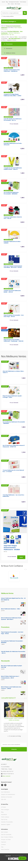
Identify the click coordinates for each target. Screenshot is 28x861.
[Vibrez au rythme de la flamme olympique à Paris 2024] (14, 709)
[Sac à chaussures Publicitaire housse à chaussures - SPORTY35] (14, 439)
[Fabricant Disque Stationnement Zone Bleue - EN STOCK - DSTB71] (14, 259)
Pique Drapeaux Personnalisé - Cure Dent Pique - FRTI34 (14, 315)
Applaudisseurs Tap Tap (7, 34)
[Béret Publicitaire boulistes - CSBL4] (23, 613)
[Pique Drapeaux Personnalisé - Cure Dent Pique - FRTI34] (14, 308)
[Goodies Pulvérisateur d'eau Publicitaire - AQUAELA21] (14, 63)
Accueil (3, 1)
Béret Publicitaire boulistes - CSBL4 (10, 609)
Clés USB (3, 799)
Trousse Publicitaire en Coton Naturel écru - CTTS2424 (13, 470)
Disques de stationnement (8, 794)
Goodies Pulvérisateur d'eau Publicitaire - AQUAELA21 (12, 70)
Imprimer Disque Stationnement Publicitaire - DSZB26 (12, 547)
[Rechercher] (25, 13)
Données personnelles (7, 822)
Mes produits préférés (8, 16)
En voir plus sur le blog (15, 736)
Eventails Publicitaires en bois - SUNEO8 (12, 242)
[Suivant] (26, 569)
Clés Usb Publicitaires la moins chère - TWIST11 (13, 371)
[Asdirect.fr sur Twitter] (5, 785)
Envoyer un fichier (6, 839)
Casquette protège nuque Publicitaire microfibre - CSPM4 (12, 94)
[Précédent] (24, 569)
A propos (3, 807)
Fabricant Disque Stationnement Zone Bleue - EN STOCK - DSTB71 (13, 266)
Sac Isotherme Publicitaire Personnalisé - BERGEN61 (11, 193)
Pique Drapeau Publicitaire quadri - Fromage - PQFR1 (12, 396)
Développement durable (14, 1)
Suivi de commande (6, 834)
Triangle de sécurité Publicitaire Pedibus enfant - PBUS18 (13, 168)
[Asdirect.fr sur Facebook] (2, 785)
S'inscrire (14, 749)
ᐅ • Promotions (8, 44)
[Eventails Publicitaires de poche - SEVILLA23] (14, 136)
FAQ (9, 3)
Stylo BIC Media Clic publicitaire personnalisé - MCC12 (13, 119)
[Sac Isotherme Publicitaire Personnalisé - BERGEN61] (14, 185)
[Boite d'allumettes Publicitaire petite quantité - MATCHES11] (23, 622)
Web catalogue (5, 809)
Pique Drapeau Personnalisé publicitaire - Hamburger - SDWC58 (13, 340)
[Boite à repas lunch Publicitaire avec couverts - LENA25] (23, 693)
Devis (21, 557)
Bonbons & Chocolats (6, 797)
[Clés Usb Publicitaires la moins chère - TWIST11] (14, 365)
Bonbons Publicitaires (14, 33)
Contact (12, 3)
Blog (7, 1)
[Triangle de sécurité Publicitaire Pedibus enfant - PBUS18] (14, 161)
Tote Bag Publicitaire (13, 31)
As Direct (8, 855)
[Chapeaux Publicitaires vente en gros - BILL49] (14, 210)
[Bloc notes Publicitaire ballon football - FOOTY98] (23, 672)
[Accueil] (14, 8)
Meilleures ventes (7, 593)
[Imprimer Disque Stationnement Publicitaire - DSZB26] (14, 522)
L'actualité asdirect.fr (8, 698)
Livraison (3, 844)
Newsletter (4, 814)
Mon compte (17, 3)
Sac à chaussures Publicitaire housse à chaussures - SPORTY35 (13, 446)
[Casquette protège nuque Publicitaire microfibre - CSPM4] (14, 87)
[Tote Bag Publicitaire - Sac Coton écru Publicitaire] (14, 489)
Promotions (5, 627)
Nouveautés (5, 661)
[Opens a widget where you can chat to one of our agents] (22, 858)
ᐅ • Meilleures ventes (9, 53)
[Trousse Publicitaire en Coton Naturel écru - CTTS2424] (14, 464)
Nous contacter (6, 776)
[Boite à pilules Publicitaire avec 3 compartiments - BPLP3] (23, 682)
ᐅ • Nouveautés (8, 48)
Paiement (3, 842)
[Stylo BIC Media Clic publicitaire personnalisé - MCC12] (14, 112)
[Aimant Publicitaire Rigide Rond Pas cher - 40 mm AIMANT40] (23, 604)
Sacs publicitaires (5, 792)
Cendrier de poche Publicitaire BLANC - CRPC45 (12, 291)
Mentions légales (5, 824)
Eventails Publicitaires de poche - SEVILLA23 (13, 144)
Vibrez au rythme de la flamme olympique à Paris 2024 (14, 719)
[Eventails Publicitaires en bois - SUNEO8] (14, 234)
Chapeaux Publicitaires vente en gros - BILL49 (13, 217)
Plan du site (4, 819)
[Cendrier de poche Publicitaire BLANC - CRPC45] (14, 283)
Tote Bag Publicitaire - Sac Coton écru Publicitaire (13, 495)
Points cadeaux (23, 1)
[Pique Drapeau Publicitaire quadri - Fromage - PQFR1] (14, 390)
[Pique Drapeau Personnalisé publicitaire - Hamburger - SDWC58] (14, 332)
